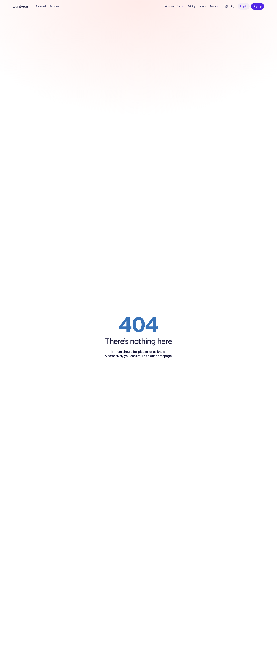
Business (54, 6)
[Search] (232, 6)
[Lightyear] (21, 6)
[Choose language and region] (226, 6)
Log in (243, 6)
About (202, 6)
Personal (41, 6)
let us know (156, 352)
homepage (164, 356)
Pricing (192, 6)
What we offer (173, 6)
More (213, 6)
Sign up (257, 6)
